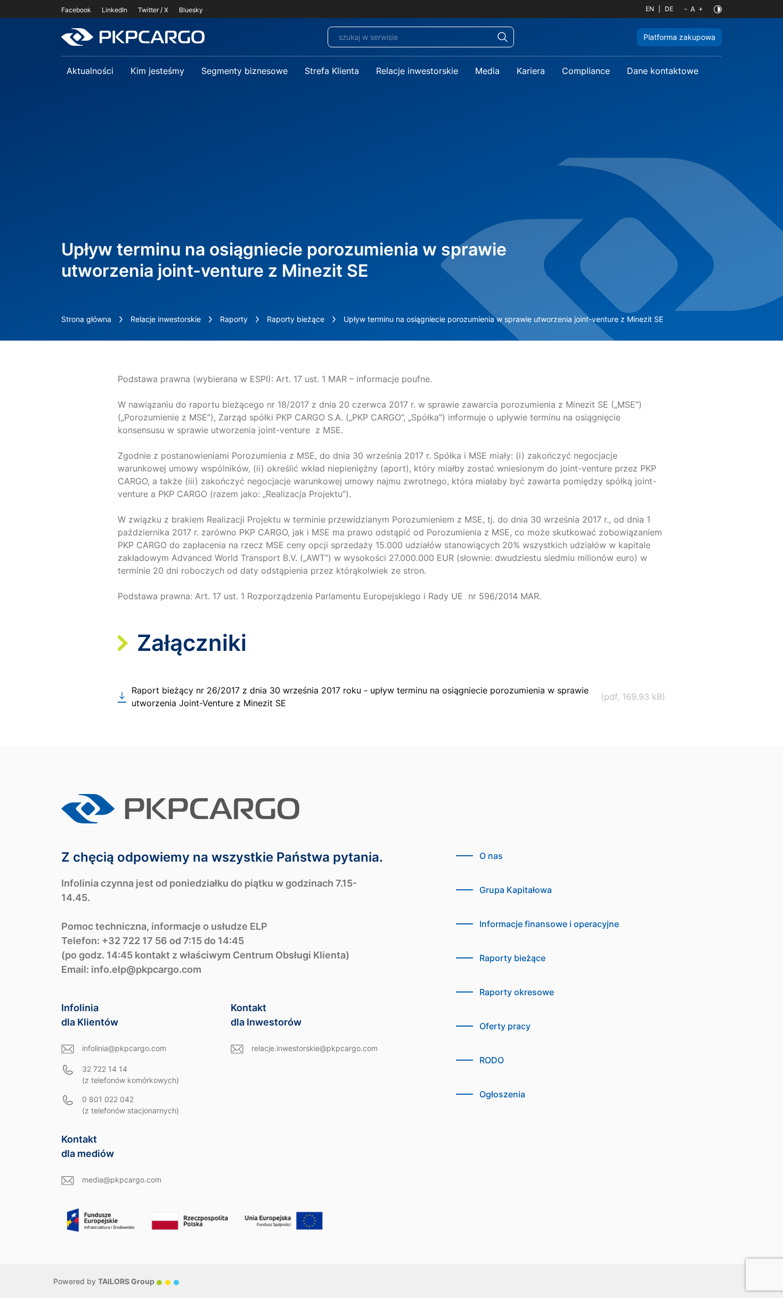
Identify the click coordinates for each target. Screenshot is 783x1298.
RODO (491, 1060)
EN (650, 9)
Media (487, 70)
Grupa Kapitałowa (515, 889)
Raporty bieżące (295, 319)
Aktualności (90, 70)
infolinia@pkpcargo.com (124, 1048)
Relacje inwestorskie (417, 70)
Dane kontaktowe (662, 70)
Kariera (531, 70)
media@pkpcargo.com (121, 1179)
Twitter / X (153, 10)
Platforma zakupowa (679, 37)
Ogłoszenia (502, 1094)
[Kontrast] (718, 9)
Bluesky (191, 10)
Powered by (103, 1281)
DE (669, 9)
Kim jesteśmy (157, 70)
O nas (491, 855)
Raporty (234, 319)
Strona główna (86, 319)
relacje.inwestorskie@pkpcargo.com (314, 1048)
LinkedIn (114, 10)
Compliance (586, 70)
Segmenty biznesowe (244, 70)
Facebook (76, 10)
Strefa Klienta (332, 70)
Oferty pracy (505, 1026)
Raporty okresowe (516, 992)
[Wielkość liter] (693, 9)
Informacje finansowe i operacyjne (549, 924)
